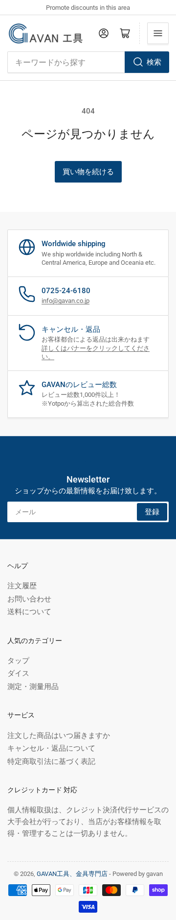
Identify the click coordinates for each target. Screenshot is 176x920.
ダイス (18, 673)
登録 (152, 511)
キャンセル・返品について (51, 748)
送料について (29, 611)
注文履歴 (22, 585)
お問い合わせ (29, 599)
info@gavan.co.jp (65, 300)
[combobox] (88, 62)
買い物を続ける (88, 171)
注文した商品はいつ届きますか (58, 735)
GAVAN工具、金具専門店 (72, 873)
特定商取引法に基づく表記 (51, 761)
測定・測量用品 (33, 686)
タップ (18, 660)
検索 (154, 62)
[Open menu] (158, 33)
